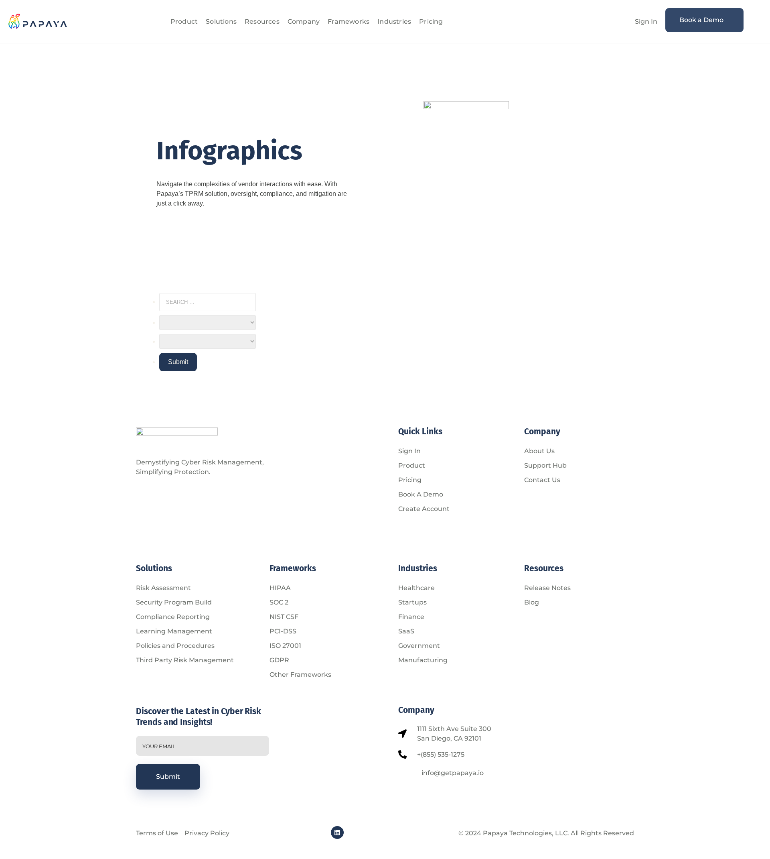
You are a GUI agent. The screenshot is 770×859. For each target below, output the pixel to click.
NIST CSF (284, 617)
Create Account (424, 509)
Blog (531, 602)
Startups (412, 602)
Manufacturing (423, 660)
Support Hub (545, 465)
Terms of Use (157, 833)
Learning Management (174, 631)
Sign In (646, 21)
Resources (262, 21)
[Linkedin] (337, 832)
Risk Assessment (163, 588)
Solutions (221, 21)
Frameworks (348, 21)
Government (419, 645)
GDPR (279, 660)
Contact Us (542, 480)
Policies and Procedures (175, 645)
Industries (394, 21)
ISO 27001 (285, 645)
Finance (411, 617)
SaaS (406, 631)
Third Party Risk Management (185, 660)
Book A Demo (420, 494)
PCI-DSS (283, 631)
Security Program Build (174, 602)
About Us (539, 451)
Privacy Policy (206, 833)
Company (304, 21)
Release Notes (547, 588)
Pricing (431, 21)
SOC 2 (279, 602)
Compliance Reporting (173, 617)
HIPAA (280, 588)
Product (184, 21)
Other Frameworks (300, 674)
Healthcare (416, 588)
